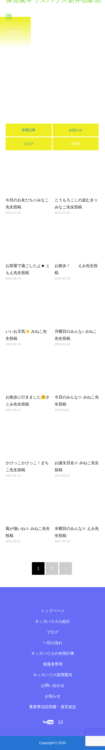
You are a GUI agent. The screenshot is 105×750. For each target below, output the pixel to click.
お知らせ (75, 130)
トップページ (52, 610)
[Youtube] (48, 722)
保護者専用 (52, 664)
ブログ (29, 144)
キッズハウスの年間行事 (52, 653)
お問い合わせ (52, 685)
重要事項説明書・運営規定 (52, 707)
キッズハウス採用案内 (52, 675)
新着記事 (28, 130)
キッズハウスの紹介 (52, 621)
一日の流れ (52, 642)
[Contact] (60, 722)
